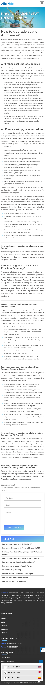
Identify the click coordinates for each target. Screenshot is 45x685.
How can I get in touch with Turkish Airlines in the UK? (21, 548)
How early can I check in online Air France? (17, 566)
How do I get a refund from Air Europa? (15, 577)
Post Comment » (14, 527)
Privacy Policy (5, 657)
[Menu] (42, 3)
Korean (4, 633)
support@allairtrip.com (14, 643)
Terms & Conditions (7, 661)
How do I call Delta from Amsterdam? (15, 581)
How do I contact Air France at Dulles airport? (18, 573)
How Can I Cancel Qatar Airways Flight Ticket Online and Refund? (22, 553)
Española (5, 629)
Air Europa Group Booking (11, 570)
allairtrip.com (24, 683)
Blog (3, 622)
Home (3, 23)
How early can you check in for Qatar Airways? (18, 562)
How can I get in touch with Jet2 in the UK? (17, 544)
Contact (4, 626)
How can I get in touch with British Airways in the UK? (21, 558)
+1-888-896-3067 (12, 647)
